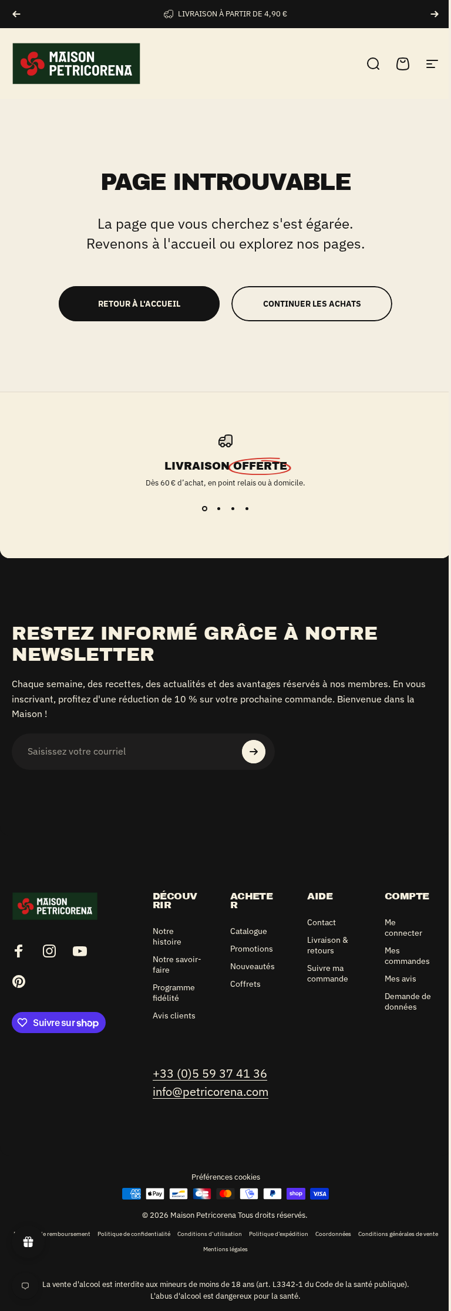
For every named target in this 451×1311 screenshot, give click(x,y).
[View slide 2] (218, 509)
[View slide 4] (247, 509)
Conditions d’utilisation (209, 1234)
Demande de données (408, 1001)
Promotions (251, 948)
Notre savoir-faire (177, 964)
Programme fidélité (174, 992)
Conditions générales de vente (398, 1234)
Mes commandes (407, 955)
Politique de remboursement (52, 1234)
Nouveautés (252, 966)
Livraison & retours (327, 945)
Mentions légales (225, 1249)
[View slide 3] (233, 509)
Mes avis (400, 978)
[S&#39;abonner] (253, 751)
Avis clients (174, 1015)
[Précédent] (16, 14)
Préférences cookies (225, 1177)
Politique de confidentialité (133, 1234)
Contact (321, 922)
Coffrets (245, 984)
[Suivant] (434, 14)
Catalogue (248, 931)
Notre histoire (167, 936)
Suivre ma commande (327, 973)
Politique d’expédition (278, 1234)
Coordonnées (333, 1234)
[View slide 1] (204, 509)
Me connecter (403, 927)
